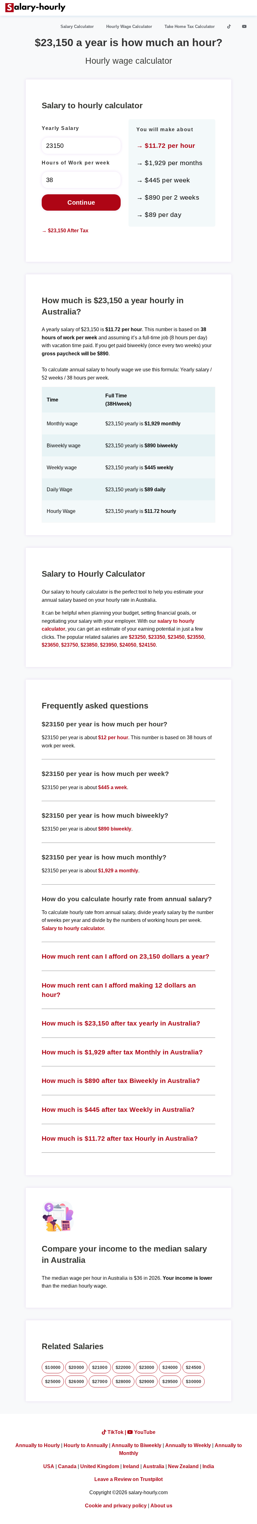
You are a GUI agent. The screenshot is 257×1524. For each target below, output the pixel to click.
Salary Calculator (77, 26)
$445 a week (112, 787)
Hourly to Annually (86, 1445)
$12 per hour (113, 737)
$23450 (176, 637)
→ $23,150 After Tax (65, 230)
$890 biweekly (114, 829)
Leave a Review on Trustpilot (128, 1479)
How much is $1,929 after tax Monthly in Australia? (122, 1052)
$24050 (127, 645)
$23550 (195, 637)
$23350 (156, 637)
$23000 (147, 1367)
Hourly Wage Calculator (129, 26)
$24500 (193, 1367)
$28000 (123, 1381)
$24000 (170, 1367)
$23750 (69, 645)
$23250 (137, 637)
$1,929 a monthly (118, 870)
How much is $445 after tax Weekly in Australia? (118, 1109)
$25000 (52, 1381)
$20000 (76, 1367)
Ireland (131, 1466)
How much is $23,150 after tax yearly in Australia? (121, 1023)
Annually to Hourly (37, 1445)
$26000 (76, 1381)
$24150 (147, 645)
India (208, 1466)
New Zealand (183, 1466)
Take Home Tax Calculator (190, 26)
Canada (67, 1466)
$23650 (50, 645)
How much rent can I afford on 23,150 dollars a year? (125, 956)
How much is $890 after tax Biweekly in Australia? (121, 1080)
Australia (153, 1466)
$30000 (193, 1381)
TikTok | (116, 1432)
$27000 (100, 1381)
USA (48, 1466)
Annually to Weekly (188, 1445)
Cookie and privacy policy (116, 1505)
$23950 (108, 645)
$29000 (147, 1381)
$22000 (123, 1367)
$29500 (170, 1381)
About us (161, 1505)
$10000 (52, 1367)
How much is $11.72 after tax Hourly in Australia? (120, 1138)
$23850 (89, 645)
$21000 (100, 1367)
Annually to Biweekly (136, 1445)
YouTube (144, 1432)
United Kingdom (99, 1466)
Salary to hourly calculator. (73, 928)
